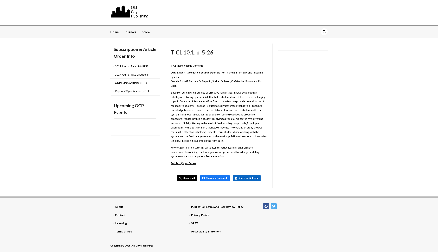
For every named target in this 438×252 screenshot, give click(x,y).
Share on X (189, 177)
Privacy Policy (200, 215)
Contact (120, 215)
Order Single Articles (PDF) (131, 82)
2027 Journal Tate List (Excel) (132, 74)
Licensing (121, 223)
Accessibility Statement (206, 231)
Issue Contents (194, 65)
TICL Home (177, 65)
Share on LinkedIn (249, 177)
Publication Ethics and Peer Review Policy (217, 206)
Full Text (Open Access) (184, 163)
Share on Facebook (217, 177)
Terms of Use (123, 231)
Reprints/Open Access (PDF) (132, 91)
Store (146, 32)
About (119, 206)
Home (114, 32)
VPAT (194, 223)
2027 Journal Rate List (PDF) (132, 66)
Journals (130, 32)
